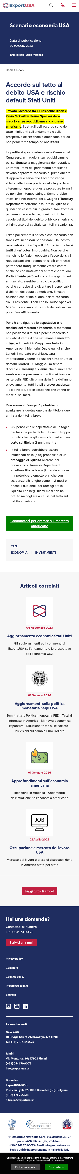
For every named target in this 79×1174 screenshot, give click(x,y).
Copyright (12, 968)
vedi (39, 626)
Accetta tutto (56, 1167)
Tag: (14, 546)
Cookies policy (15, 977)
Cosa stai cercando (51, 5)
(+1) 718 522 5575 (22, 1042)
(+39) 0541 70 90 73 (18, 1063)
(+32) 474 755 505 (17, 1095)
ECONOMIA (19, 552)
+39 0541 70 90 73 (62, 5)
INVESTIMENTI (45, 552)
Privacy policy (14, 959)
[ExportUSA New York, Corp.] (19, 6)
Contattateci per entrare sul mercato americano (39, 523)
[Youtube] (16, 1006)
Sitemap (11, 995)
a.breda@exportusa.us (20, 1100)
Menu (74, 5)
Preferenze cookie (25, 1167)
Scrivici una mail (21, 942)
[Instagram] (8, 1006)
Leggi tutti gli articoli (39, 891)
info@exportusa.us (18, 1068)
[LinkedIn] (25, 1006)
